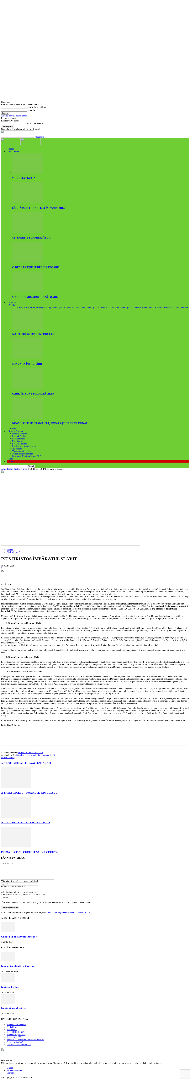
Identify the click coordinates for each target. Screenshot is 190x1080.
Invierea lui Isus (10, 987)
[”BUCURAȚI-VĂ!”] (27, 173)
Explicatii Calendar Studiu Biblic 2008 (74, 307)
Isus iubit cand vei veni (14, 1008)
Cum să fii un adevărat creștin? (19, 936)
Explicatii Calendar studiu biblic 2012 (141, 307)
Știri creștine (13, 151)
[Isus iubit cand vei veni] (8, 1003)
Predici (11, 305)
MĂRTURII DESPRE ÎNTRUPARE (33, 334)
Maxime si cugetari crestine (24, 446)
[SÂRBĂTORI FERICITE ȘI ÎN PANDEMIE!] (27, 202)
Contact (10, 1073)
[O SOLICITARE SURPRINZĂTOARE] (27, 291)
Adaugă (11, 461)
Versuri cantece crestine (22, 454)
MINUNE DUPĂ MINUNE (30, 752)
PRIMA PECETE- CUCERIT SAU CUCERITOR (30, 852)
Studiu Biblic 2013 (166, 307)
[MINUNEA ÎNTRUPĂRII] (27, 358)
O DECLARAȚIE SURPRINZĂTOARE (35, 267)
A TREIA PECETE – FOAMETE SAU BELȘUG (29, 792)
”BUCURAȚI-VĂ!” (23, 178)
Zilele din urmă (181, 307)
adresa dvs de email (35, 123)
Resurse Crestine (15, 431)
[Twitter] (15, 575)
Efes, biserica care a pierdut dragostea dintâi (35, 755)
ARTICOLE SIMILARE (13, 763)
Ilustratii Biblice (19, 436)
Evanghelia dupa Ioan (47, 307)
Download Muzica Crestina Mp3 (26, 456)
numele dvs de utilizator (37, 107)
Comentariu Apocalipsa (27, 307)
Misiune (12, 302)
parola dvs (31, 110)
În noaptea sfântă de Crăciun (17, 966)
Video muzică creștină (22, 451)
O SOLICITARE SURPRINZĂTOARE (35, 296)
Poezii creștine (18, 439)
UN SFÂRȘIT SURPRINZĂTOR (31, 237)
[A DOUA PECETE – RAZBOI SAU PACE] (16, 817)
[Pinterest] (25, 575)
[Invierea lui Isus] (8, 982)
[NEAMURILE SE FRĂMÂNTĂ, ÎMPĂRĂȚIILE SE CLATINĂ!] (27, 418)
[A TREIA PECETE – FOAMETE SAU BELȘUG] (16, 787)
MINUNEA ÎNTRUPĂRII (27, 363)
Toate (14, 307)
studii (14, 428)
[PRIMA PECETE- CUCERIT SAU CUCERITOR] (16, 847)
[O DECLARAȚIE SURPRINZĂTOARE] (27, 262)
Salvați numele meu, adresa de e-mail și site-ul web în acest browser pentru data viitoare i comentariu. (48, 902)
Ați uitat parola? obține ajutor (14, 116)
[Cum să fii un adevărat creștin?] (8, 931)
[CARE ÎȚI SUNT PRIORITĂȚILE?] (27, 388)
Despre (10, 1068)
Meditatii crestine (19, 434)
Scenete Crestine (19, 444)
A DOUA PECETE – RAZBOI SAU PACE (25, 822)
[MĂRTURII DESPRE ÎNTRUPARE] (27, 329)
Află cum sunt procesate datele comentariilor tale (68, 912)
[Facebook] (5, 575)
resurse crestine (7, 757)
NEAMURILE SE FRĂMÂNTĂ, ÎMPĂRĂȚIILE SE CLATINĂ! (49, 423)
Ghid (10, 459)
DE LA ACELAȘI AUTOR (38, 763)
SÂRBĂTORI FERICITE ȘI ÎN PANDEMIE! (38, 207)
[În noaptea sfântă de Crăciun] (8, 960)
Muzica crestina (15, 449)
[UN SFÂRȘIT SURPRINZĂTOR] (27, 232)
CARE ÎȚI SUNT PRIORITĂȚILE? (33, 393)
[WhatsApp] (35, 575)
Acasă (11, 149)
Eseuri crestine (18, 441)
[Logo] (11, 144)
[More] (46, 575)
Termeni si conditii (15, 1070)
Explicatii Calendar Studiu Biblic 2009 (108, 307)
